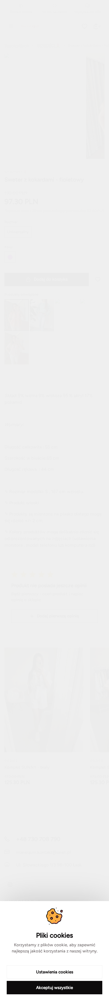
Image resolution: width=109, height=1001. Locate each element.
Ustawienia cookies (54, 971)
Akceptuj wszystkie (54, 987)
